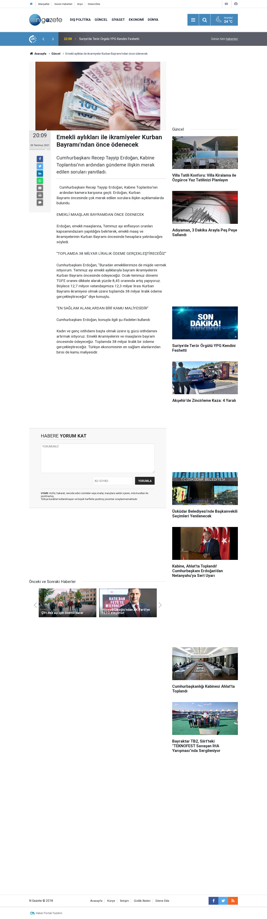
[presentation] (43, 39)
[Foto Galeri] (236, 4)
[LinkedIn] (40, 173)
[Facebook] (40, 159)
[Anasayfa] (31, 4)
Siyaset (118, 20)
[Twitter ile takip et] (223, 901)
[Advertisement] (14, 114)
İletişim (124, 901)
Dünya (153, 20)
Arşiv (80, 4)
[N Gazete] (45, 19)
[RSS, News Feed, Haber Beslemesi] (233, 901)
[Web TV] (226, 4)
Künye (111, 901)
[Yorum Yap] (40, 202)
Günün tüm (224, 39)
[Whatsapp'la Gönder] (40, 181)
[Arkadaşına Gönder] (40, 188)
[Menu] (193, 20)
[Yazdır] (40, 195)
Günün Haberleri (63, 4)
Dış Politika (80, 20)
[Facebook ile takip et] (213, 901)
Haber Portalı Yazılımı (49, 913)
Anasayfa (96, 901)
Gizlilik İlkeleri (142, 901)
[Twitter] (40, 166)
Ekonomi (136, 20)
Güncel (101, 20)
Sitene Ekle (94, 4)
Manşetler (43, 4)
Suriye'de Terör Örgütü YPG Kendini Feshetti (109, 39)
